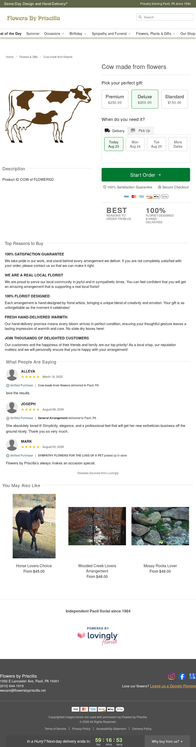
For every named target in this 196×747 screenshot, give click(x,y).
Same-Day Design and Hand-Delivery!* (36, 3)
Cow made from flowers (54, 385)
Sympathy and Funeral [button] (110, 33)
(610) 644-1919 (12, 685)
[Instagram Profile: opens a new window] (171, 676)
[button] (183, 727)
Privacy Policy (81, 728)
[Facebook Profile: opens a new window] (182, 676)
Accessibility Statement (111, 728)
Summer (32, 33)
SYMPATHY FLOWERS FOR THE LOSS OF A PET (70, 455)
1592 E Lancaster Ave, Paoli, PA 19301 (29, 681)
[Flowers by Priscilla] (33, 18)
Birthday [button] (76, 33)
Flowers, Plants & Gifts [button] (154, 33)
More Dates (178, 144)
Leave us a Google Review (173, 686)
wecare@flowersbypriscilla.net (23, 690)
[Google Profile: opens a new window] (192, 676)
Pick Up (144, 130)
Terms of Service (55, 728)
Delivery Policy (142, 728)
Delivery (118, 130)
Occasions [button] (52, 33)
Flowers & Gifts (28, 57)
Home (10, 57)
